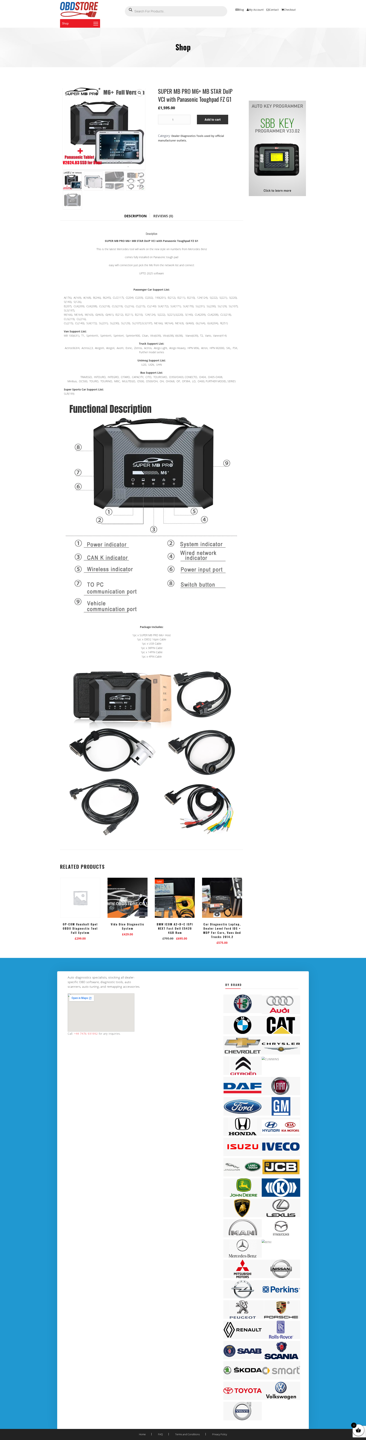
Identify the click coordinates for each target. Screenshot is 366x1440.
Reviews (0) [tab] (163, 216)
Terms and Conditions (187, 1434)
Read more (174, 937)
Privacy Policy (219, 1434)
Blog (241, 9)
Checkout (290, 9)
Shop (65, 23)
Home (142, 1434)
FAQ (160, 1434)
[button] (139, 92)
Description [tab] (135, 216)
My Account (256, 9)
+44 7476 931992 (85, 1033)
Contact (274, 9)
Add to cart (213, 119)
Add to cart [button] (80, 937)
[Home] (79, 9)
